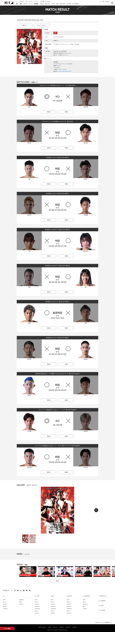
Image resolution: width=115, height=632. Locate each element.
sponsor (5, 608)
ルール (53, 3)
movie (48, 112)
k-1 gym (101, 605)
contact (55, 627)
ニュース (30, 3)
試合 (17, 3)
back (57, 581)
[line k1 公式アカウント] (23, 590)
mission (74, 627)
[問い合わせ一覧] (103, 1)
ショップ (25, 3)
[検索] (101, 1)
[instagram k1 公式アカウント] (15, 590)
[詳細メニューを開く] (112, 3)
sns (57, 3)
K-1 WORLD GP (21, 1)
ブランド (42, 3)
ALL (16, 1)
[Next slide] (96, 510)
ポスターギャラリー (41, 25)
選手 (21, 3)
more (66, 112)
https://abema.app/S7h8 (64, 71)
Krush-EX (30, 1)
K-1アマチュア (36, 1)
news (4, 599)
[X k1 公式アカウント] (12, 590)
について (62, 3)
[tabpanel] (27, 571)
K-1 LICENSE (75, 3)
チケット (7, 628)
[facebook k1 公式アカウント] (18, 590)
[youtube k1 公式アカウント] (26, 590)
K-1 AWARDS (47, 1)
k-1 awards (102, 600)
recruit (62, 627)
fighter (5, 604)
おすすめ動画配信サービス (107, 622)
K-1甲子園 (42, 1)
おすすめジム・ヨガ (98, 622)
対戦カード (24, 25)
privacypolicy (42, 627)
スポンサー (47, 3)
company (68, 627)
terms (49, 627)
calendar (21, 599)
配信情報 (36, 3)
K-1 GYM (69, 3)
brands (5, 606)
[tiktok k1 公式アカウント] (21, 590)
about (84, 606)
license (21, 604)
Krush (27, 1)
